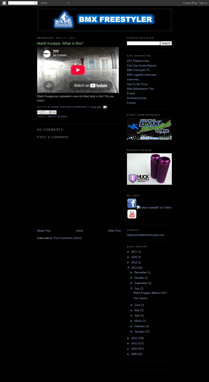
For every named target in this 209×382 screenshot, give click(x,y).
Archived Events (137, 98)
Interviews (133, 79)
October (140, 277)
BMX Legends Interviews (142, 74)
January (140, 331)
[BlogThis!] (43, 112)
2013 (134, 267)
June (138, 305)
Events (131, 93)
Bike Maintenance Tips (140, 88)
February (140, 326)
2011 (134, 343)
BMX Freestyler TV (138, 70)
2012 (134, 338)
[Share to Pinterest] (54, 112)
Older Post (114, 230)
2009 (134, 354)
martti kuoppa (58, 116)
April (138, 315)
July (137, 288)
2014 (134, 262)
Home (79, 230)
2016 (134, 257)
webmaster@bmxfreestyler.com (145, 235)
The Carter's (140, 298)
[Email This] (39, 112)
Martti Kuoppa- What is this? (150, 292)
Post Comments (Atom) (68, 238)
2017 (134, 251)
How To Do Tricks (137, 84)
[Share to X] (47, 112)
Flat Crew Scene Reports (142, 65)
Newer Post (44, 230)
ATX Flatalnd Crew (138, 60)
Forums (131, 102)
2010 (134, 348)
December (141, 272)
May (137, 310)
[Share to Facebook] (51, 112)
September (141, 283)
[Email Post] (104, 107)
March (139, 320)
